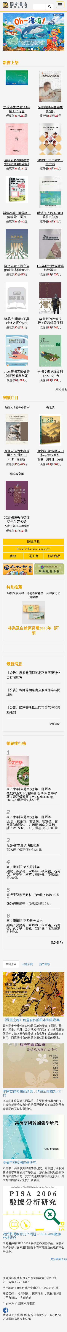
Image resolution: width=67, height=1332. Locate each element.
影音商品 (54, 543)
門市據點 (11, 1284)
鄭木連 (11, 837)
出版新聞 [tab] (28, 951)
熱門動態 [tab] (44, 951)
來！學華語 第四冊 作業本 (25, 908)
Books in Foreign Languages (33, 535)
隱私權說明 (54, 1280)
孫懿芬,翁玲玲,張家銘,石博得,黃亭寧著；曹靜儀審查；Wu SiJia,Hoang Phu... (32, 784)
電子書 (33, 543)
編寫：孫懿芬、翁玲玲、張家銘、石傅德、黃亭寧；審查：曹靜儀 (33, 860)
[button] (7, 27)
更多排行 (57, 929)
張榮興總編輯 (16, 890)
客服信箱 (25, 1284)
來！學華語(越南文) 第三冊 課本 (29, 776)
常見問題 (23, 1280)
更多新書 (61, 376)
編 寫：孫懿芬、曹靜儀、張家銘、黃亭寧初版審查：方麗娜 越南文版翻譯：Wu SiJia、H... (32, 812)
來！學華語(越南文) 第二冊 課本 (29, 804)
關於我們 (8, 1280)
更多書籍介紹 (58, 1246)
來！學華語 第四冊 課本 (23, 854)
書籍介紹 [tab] (11, 951)
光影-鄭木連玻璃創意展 (23, 832)
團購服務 (33, 529)
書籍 (13, 543)
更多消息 (54, 710)
